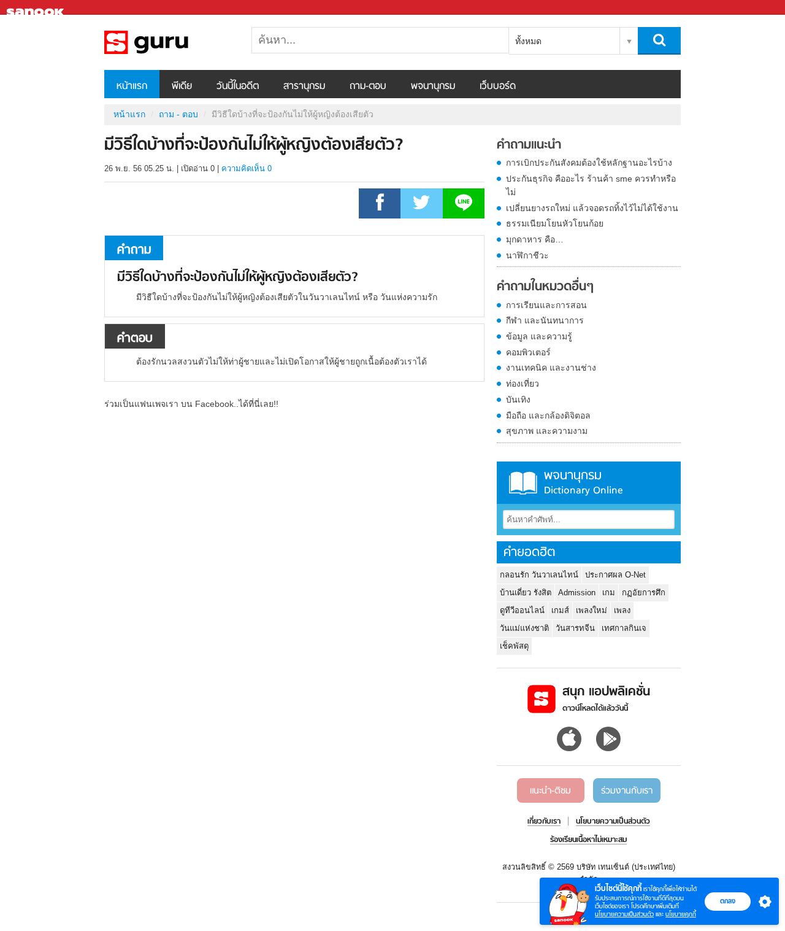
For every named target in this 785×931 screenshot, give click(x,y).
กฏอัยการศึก (643, 592)
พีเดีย (182, 87)
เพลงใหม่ (591, 610)
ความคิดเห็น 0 (246, 168)
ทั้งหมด (528, 41)
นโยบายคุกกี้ (680, 914)
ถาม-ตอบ (368, 87)
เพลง (622, 610)
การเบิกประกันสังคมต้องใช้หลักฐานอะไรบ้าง (589, 163)
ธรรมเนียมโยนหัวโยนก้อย (554, 223)
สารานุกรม (304, 87)
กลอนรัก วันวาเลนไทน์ (539, 574)
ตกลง (727, 901)
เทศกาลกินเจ (624, 628)
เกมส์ (560, 610)
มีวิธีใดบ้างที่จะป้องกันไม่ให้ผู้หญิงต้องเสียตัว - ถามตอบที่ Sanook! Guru (168, 42)
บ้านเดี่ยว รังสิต (525, 592)
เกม (608, 592)
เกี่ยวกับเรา (544, 822)
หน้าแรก (132, 87)
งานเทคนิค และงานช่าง (551, 368)
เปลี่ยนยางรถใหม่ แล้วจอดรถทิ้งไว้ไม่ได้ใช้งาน (592, 208)
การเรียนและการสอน (546, 305)
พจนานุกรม (433, 87)
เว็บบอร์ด (498, 87)
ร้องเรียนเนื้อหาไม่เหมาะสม (588, 840)
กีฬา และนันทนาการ (545, 320)
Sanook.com (36, 7)
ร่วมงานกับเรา (627, 791)
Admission (576, 592)
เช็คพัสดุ (514, 646)
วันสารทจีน (575, 628)
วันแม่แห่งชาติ (524, 628)
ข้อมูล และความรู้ (539, 336)
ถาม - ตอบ (178, 114)
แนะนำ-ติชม (550, 791)
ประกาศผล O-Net (615, 574)
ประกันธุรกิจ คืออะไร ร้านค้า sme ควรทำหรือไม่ (591, 185)
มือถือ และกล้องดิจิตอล (548, 415)
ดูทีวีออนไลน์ (522, 610)
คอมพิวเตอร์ (528, 352)
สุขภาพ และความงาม (547, 431)
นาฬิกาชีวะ (527, 255)
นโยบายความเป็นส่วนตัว (624, 914)
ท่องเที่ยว (522, 383)
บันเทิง (518, 399)
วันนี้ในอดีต (237, 87)
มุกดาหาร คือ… (535, 239)
